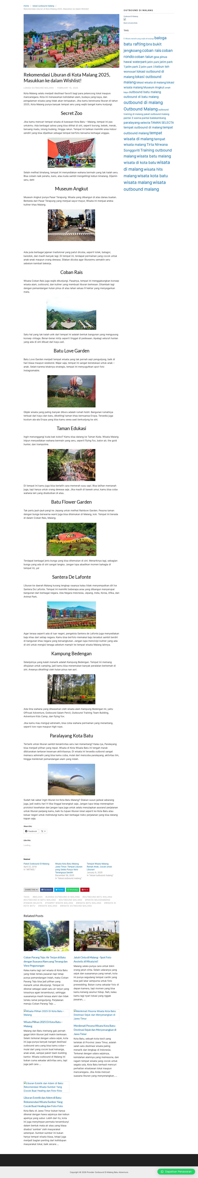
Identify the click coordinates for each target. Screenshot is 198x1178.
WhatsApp (73, 890)
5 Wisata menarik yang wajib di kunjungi (139, 39)
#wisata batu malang (88, 903)
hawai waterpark (135, 62)
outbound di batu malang (141, 97)
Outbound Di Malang (131, 16)
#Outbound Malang (70, 900)
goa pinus (160, 57)
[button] (176, 1172)
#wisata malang (47, 906)
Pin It (85, 890)
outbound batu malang (145, 92)
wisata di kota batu (140, 162)
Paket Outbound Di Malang (36, 863)
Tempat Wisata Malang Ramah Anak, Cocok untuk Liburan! (99, 866)
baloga (160, 38)
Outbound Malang (141, 108)
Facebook (47, 890)
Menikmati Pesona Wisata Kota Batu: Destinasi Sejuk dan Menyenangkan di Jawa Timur (95, 1030)
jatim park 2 (133, 66)
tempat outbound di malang (143, 127)
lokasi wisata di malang (151, 82)
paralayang (132, 122)
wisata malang (138, 182)
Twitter (60, 890)
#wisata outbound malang (76, 906)
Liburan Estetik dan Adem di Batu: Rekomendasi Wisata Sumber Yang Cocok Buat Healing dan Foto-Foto (43, 1102)
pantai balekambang (154, 117)
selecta (145, 122)
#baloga (38, 897)
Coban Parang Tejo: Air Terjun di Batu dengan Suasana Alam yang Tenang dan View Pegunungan (46, 961)
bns (149, 44)
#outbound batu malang (97, 897)
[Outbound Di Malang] (125, 19)
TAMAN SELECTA (162, 122)
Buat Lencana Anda (130, 23)
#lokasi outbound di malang (63, 897)
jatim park (153, 61)
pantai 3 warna (132, 117)
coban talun (144, 57)
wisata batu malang (154, 156)
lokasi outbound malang (43, 6)
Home (26, 6)
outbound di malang (143, 102)
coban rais (151, 50)
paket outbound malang (156, 114)
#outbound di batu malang (40, 900)
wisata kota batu (152, 175)
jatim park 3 (148, 66)
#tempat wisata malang (59, 903)
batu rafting (135, 43)
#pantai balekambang (97, 900)
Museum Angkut (153, 87)
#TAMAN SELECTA (33, 903)
